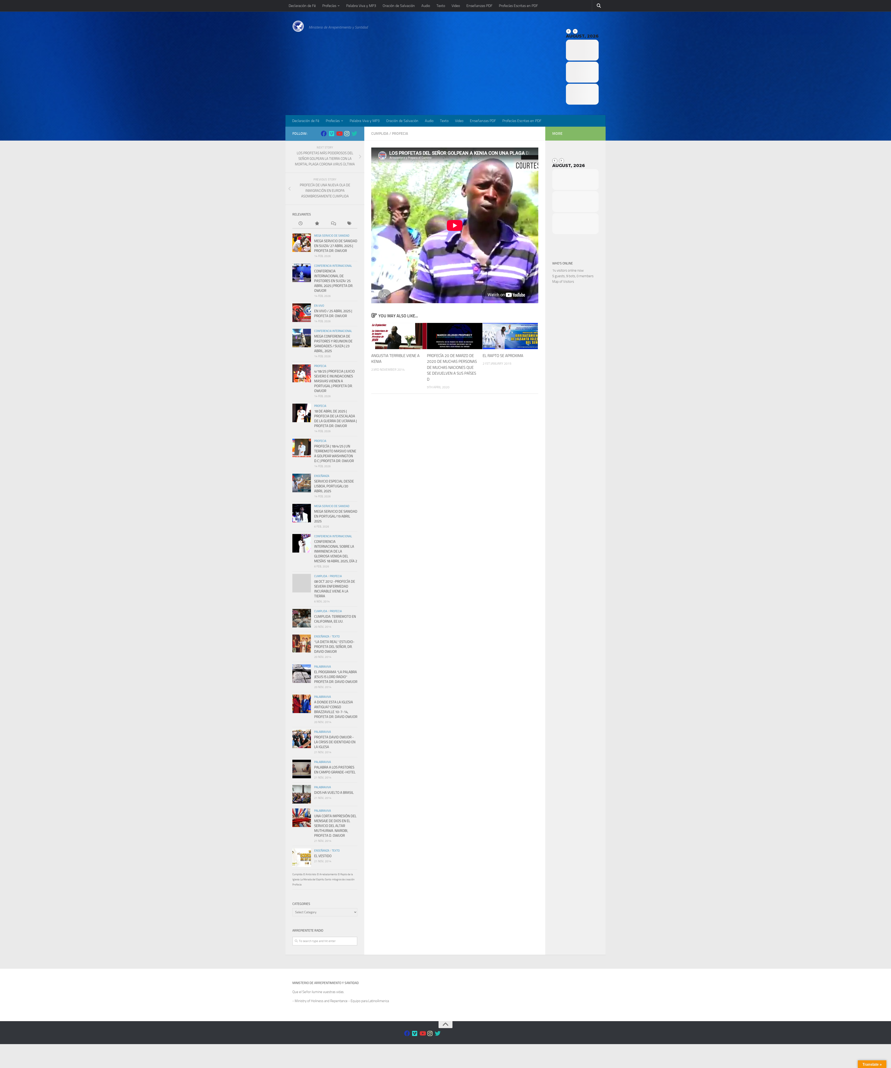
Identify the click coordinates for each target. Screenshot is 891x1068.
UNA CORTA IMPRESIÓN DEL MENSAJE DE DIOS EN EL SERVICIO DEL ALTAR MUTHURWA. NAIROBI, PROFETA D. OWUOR (335, 826)
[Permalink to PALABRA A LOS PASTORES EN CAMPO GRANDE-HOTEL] (301, 769)
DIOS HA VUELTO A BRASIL (334, 793)
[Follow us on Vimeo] (331, 133)
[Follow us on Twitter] (354, 133)
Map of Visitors (563, 282)
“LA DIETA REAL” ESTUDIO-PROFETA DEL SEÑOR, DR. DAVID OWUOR (334, 647)
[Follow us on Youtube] (339, 133)
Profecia (400, 133)
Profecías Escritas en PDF (518, 5)
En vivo (319, 305)
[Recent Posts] (300, 224)
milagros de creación (343, 879)
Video (456, 5)
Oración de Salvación (399, 5)
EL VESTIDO (323, 856)
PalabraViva (322, 666)
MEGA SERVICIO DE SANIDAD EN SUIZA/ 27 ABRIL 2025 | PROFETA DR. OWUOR (335, 246)
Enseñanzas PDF (479, 5)
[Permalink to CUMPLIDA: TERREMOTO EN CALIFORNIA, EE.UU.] (301, 618)
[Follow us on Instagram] (347, 133)
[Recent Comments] (333, 224)
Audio (425, 5)
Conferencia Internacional (333, 265)
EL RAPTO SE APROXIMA (503, 355)
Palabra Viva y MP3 (361, 5)
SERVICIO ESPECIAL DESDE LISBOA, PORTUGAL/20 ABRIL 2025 (334, 486)
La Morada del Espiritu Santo (315, 879)
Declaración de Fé (302, 5)
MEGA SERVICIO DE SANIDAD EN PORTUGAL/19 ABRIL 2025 (335, 516)
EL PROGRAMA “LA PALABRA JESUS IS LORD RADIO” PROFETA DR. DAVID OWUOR (335, 677)
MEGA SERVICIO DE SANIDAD (331, 235)
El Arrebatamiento (327, 874)
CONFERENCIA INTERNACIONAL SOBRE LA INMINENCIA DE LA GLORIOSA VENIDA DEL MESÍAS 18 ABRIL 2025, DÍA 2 (335, 551)
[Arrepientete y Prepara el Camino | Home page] (298, 26)
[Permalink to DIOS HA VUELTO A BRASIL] (301, 794)
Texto (440, 5)
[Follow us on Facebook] (324, 133)
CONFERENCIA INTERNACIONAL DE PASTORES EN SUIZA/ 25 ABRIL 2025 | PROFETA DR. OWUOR (333, 281)
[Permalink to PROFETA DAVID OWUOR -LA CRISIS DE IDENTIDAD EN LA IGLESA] (301, 739)
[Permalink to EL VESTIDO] (301, 857)
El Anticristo (309, 874)
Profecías (329, 5)
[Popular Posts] (317, 224)
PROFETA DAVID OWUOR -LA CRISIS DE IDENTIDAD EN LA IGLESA (334, 742)
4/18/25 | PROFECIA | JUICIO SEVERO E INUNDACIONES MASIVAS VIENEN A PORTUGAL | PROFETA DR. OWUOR (334, 381)
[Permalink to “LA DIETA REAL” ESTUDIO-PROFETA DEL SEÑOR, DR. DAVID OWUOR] (301, 643)
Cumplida (379, 133)
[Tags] (349, 224)
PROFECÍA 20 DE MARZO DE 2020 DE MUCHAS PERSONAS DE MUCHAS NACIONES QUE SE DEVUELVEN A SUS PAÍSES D (452, 367)
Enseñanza (321, 476)
